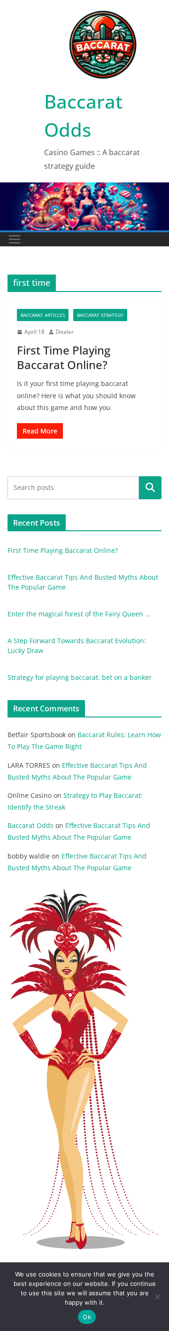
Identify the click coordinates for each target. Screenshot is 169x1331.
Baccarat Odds (31, 825)
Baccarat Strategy (100, 315)
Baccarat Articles (43, 315)
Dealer (65, 332)
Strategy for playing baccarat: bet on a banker (80, 677)
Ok (87, 1317)
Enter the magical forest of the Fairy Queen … (79, 613)
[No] (157, 1296)
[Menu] (15, 239)
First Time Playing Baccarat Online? (63, 357)
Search (150, 487)
